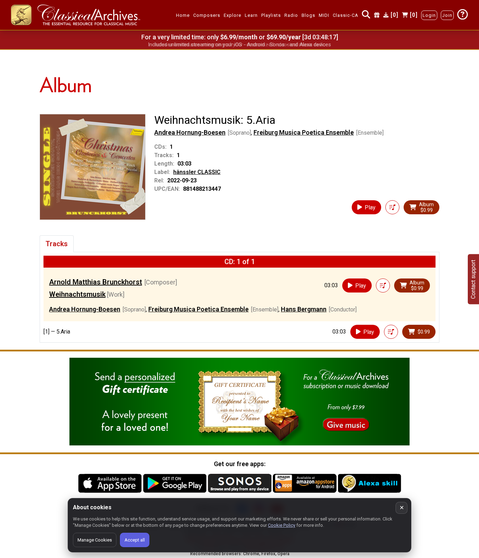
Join (447, 15)
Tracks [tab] (57, 244)
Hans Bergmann (303, 309)
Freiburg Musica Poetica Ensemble (304, 132)
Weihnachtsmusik (77, 294)
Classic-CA (345, 15)
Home (183, 15)
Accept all (134, 540)
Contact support (473, 279)
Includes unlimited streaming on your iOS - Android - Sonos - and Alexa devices (239, 44)
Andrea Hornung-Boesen (189, 132)
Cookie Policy (281, 525)
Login (429, 15)
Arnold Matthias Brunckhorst (95, 282)
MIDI (324, 15)
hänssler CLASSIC (197, 172)
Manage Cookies (94, 540)
